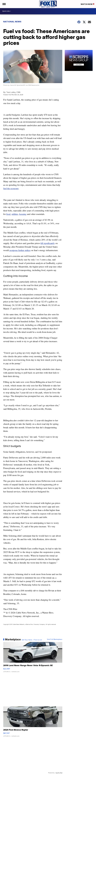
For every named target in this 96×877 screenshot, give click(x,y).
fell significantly (48, 243)
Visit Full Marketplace (54, 639)
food (8, 214)
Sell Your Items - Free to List (32, 640)
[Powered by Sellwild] (58, 773)
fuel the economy (11, 188)
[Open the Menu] (4, 4)
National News (12, 21)
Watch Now (87, 4)
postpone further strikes (19, 250)
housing (22, 214)
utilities (15, 214)
